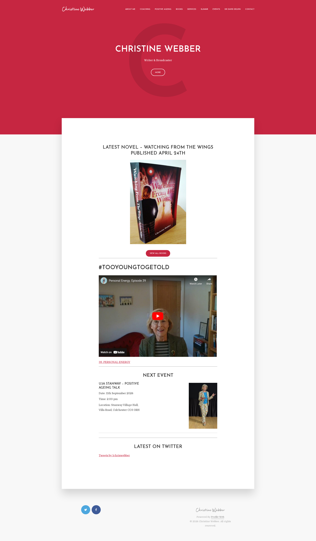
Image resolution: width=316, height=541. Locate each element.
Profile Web (217, 517)
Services (191, 9)
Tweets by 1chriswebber (114, 455)
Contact (249, 9)
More (158, 72)
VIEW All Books (158, 253)
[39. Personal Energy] (158, 316)
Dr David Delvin (233, 9)
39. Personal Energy (114, 362)
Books (179, 9)
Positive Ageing (163, 9)
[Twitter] (85, 509)
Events (216, 9)
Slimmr (204, 9)
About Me (130, 9)
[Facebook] (96, 509)
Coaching (145, 9)
